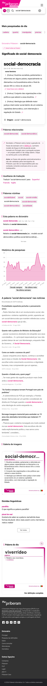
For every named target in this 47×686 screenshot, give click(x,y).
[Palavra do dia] (42, 544)
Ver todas (23, 530)
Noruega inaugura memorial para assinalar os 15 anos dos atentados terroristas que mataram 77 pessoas (22, 417)
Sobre (4, 641)
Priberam (5, 664)
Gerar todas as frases (13, 48)
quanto (15, 32)
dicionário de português (11, 611)
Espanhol (36, 179)
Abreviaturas (6, 646)
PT (4, 10)
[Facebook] (3, 623)
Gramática (5, 649)
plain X (4, 672)
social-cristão (31, 197)
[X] (19, 623)
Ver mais (23, 241)
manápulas (26, 32)
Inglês (13, 183)
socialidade (27, 206)
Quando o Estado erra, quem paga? (16, 374)
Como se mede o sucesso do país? (16, 352)
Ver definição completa (33, 593)
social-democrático (29, 134)
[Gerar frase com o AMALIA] (35, 97)
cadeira (6, 32)
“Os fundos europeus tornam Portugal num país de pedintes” (22, 391)
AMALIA (27, 146)
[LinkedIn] (15, 623)
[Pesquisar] (12, 10)
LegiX (3, 669)
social (20, 197)
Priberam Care (6, 674)
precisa (38, 32)
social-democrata (11, 134)
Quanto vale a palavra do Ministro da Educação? (21, 331)
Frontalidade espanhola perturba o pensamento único (21, 307)
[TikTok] (11, 623)
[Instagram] (7, 623)
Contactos (5, 661)
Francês (6, 183)
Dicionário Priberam (10, 43)
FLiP (3, 666)
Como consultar (7, 643)
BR (8, 10)
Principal (4, 635)
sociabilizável (9, 197)
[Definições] (39, 10)
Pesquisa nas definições (9, 638)
